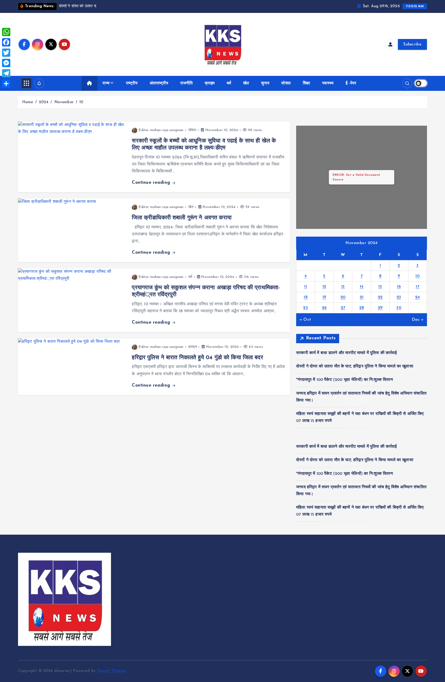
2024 (44, 102)
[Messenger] (6, 63)
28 (361, 308)
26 (324, 308)
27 (343, 308)
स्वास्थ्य (328, 83)
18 (305, 297)
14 (362, 287)
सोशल (285, 83)
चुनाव (265, 83)
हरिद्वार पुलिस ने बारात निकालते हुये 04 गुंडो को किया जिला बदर (197, 358)
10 (81, 102)
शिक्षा (306, 83)
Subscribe (412, 44)
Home (27, 102)
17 (417, 287)
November (64, 102)
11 (305, 287)
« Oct (305, 320)
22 (380, 297)
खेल (246, 83)
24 (417, 297)
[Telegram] (6, 73)
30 (398, 308)
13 (343, 287)
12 (324, 287)
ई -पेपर (351, 83)
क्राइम (210, 83)
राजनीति (186, 83)
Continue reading (152, 182)
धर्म (229, 83)
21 (362, 297)
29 (380, 308)
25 (305, 308)
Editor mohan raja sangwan (161, 130)
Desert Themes (111, 671)
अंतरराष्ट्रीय (159, 83)
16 (399, 287)
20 (343, 297)
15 (380, 287)
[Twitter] (6, 52)
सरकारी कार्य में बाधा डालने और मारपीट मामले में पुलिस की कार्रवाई (346, 353)
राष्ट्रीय (132, 83)
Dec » (417, 320)
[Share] (6, 83)
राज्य (105, 83)
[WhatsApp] (6, 32)
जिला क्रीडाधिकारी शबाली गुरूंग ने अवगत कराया (181, 218)
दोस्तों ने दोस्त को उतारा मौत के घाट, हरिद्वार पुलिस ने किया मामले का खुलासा (354, 366)
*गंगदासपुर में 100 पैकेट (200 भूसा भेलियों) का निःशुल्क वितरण (344, 380)
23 (399, 297)
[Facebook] (6, 42)
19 (324, 297)
